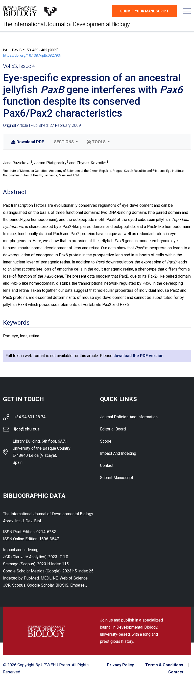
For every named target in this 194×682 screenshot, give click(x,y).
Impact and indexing (118, 453)
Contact (106, 465)
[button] (65, 142)
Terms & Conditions (164, 665)
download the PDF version (138, 355)
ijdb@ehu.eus (27, 429)
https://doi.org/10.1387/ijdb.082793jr (32, 55)
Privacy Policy (120, 665)
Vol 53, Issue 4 (19, 66)
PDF (30, 141)
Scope (105, 441)
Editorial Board (113, 429)
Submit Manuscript (116, 477)
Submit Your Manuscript (144, 11)
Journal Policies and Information (129, 417)
